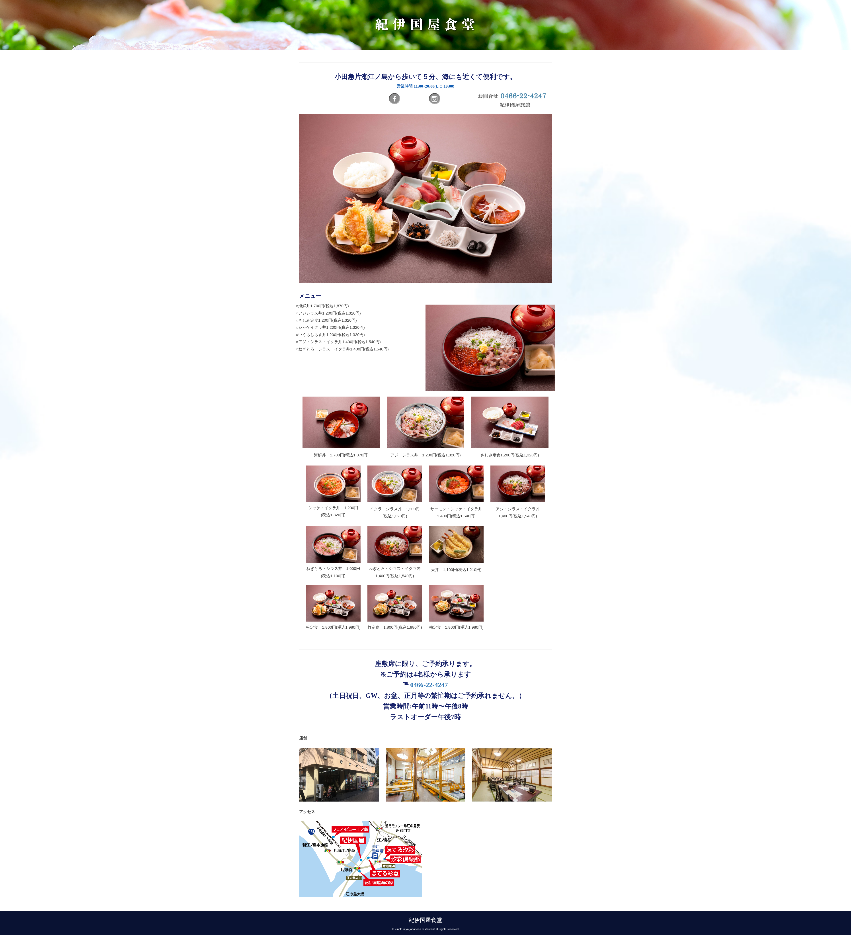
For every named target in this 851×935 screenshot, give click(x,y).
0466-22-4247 (429, 685)
